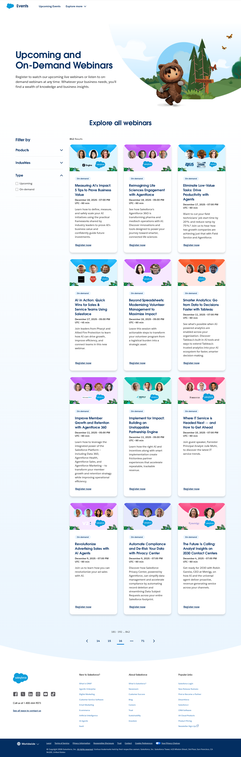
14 (98, 641)
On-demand (27, 189)
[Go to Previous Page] (87, 641)
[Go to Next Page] (154, 641)
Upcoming (26, 183)
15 (109, 641)
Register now (83, 245)
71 (142, 641)
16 (120, 641)
